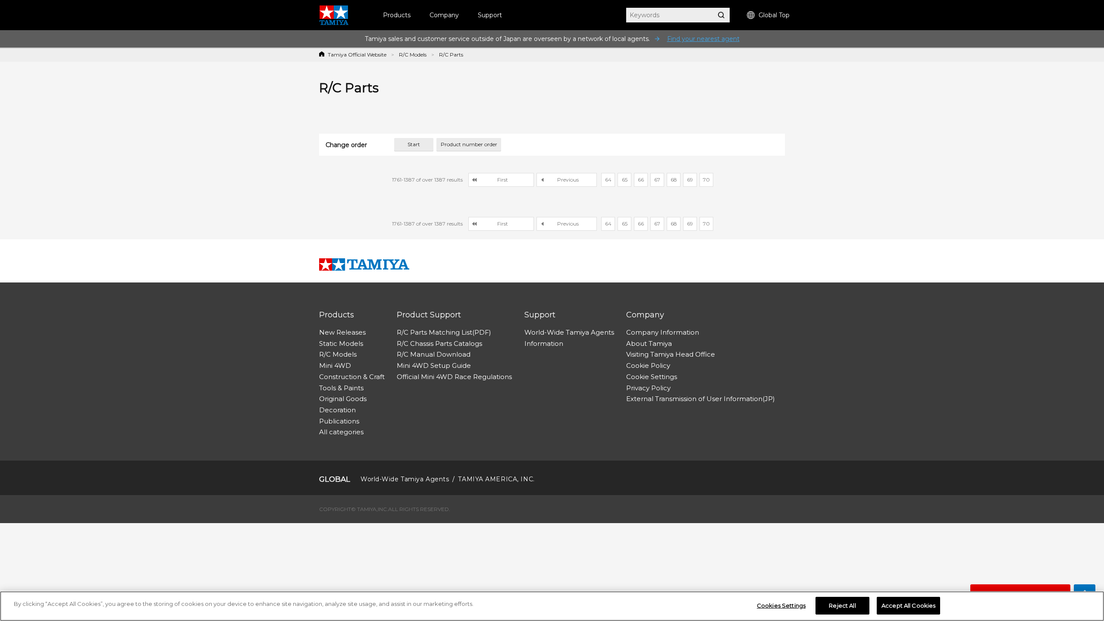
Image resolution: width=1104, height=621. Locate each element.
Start (414, 144)
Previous (568, 179)
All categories (341, 432)
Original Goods (343, 399)
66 (641, 179)
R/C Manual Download (433, 354)
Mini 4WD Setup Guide (434, 365)
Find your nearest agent (703, 39)
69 (690, 179)
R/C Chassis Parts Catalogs (439, 343)
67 (657, 179)
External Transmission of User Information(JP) (700, 399)
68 (674, 179)
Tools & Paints (341, 388)
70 (706, 179)
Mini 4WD (335, 365)
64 (608, 179)
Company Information (662, 332)
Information (543, 343)
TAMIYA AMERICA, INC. (496, 479)
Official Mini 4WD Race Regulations (454, 377)
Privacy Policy (648, 388)
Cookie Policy (648, 365)
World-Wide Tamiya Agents (569, 332)
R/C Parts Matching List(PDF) (444, 332)
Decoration (337, 410)
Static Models (341, 343)
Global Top (774, 15)
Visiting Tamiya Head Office (670, 354)
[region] (552, 606)
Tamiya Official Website (357, 54)
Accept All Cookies (908, 605)
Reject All (842, 605)
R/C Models (413, 54)
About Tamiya (649, 343)
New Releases (342, 332)
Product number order (469, 144)
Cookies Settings (781, 605)
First (502, 179)
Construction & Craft (352, 377)
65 (624, 179)
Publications (339, 421)
